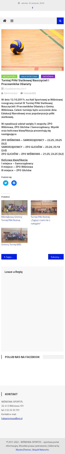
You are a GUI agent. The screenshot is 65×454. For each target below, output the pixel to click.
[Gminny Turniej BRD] (14, 235)
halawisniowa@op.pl (11, 418)
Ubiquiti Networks (40, 449)
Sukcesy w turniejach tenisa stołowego (57, 257)
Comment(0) (30, 93)
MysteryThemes (23, 449)
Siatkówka (48, 76)
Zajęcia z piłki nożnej (11, 257)
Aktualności (9, 76)
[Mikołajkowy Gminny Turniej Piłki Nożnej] (14, 207)
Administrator (11, 93)
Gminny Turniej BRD (11, 244)
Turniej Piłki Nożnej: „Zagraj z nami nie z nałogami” (40, 220)
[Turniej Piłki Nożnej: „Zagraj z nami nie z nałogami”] (44, 207)
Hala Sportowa (29, 76)
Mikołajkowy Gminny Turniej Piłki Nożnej (11, 218)
